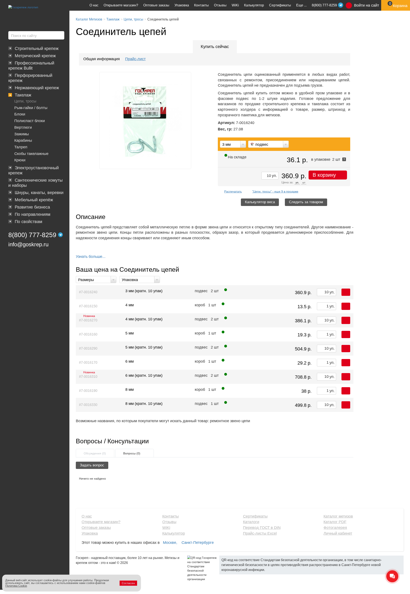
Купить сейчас (215, 46)
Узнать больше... (90, 256)
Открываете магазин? (121, 5)
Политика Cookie (16, 585)
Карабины (23, 140)
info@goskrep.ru (28, 244)
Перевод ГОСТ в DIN (262, 527)
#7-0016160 (88, 334)
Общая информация (101, 59)
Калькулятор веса (260, 202)
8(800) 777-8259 (32, 234)
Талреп (20, 147)
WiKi (235, 5)
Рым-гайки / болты (30, 108)
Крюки (19, 160)
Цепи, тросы (25, 101)
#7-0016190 (88, 391)
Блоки (19, 114)
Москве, (170, 542)
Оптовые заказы (156, 5)
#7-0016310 (88, 375)
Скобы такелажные (31, 154)
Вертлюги (23, 127)
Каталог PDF (335, 522)
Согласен (128, 583)
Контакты (201, 5)
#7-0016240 (88, 292)
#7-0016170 (88, 362)
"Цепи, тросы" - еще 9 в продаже (275, 191)
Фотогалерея (335, 527)
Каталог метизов (338, 516)
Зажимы (21, 134)
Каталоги (251, 522)
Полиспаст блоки (29, 121)
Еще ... (301, 5)
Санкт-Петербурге (198, 542)
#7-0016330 (88, 405)
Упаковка (181, 5)
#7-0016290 (88, 348)
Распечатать (233, 191)
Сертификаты (280, 5)
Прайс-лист (135, 59)
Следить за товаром (306, 202)
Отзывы (220, 5)
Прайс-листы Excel (260, 533)
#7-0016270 (88, 319)
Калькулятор (254, 5)
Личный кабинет (338, 533)
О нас (93, 5)
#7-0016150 (88, 306)
